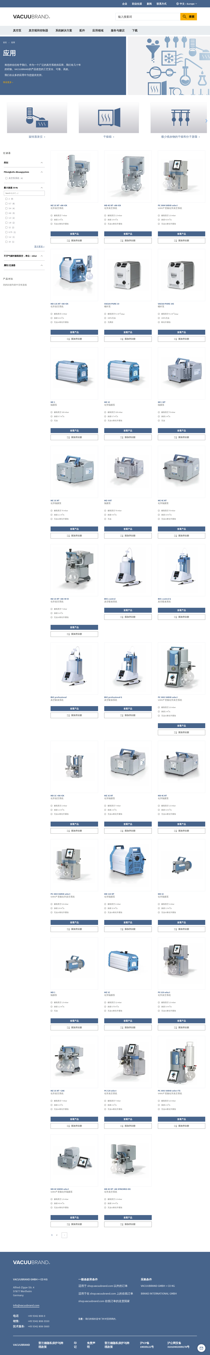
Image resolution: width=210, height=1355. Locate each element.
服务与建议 (118, 30)
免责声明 (91, 1345)
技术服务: (19, 1326)
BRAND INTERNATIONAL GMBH (159, 1293)
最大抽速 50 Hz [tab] (11, 187)
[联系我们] (201, 1348)
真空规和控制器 (38, 30)
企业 (124, 3)
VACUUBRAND (21, 1345)
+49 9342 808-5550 (38, 1321)
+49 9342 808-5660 (38, 1326)
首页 (5, 42)
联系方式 (161, 3)
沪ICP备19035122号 (147, 1345)
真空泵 (17, 30)
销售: (16, 1321)
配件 (82, 30)
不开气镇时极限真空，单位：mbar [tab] (20, 255)
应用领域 (97, 30)
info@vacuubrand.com (26, 1305)
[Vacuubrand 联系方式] (201, 1348)
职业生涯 (137, 3)
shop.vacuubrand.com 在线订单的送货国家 (104, 1301)
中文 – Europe (187, 3)
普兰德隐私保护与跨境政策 (50, 1345)
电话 (16, 1316)
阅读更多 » (8, 82)
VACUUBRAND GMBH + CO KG (158, 1286)
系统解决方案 (63, 30)
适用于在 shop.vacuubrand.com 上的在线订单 (105, 1293)
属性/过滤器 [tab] (9, 265)
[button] (206, 121)
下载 (135, 30)
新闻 (149, 3)
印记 (75, 1345)
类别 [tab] (6, 162)
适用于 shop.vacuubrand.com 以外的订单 (103, 1286)
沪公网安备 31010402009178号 (178, 1345)
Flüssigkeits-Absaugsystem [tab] (16, 172)
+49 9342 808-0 (36, 1316)
